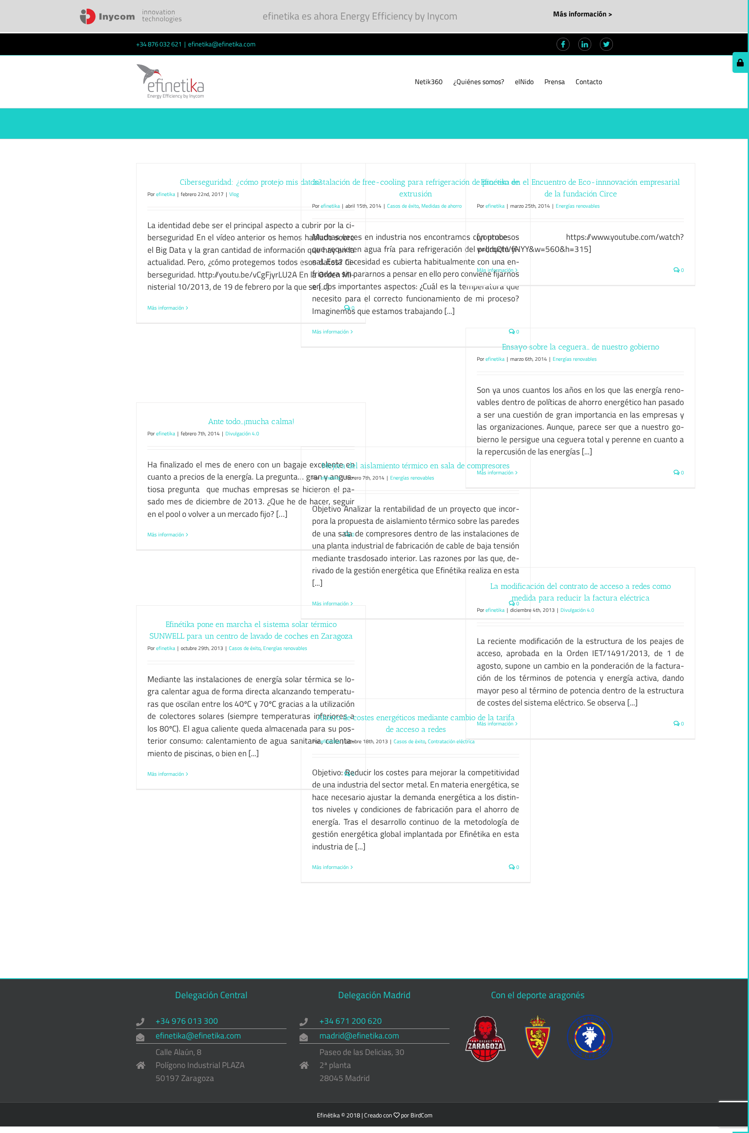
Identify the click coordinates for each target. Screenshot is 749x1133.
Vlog (234, 194)
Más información (165, 308)
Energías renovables (578, 206)
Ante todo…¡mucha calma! (251, 421)
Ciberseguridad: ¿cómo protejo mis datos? (251, 182)
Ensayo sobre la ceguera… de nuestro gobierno (580, 347)
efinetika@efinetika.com (222, 44)
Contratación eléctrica (451, 741)
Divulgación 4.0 (242, 433)
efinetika (165, 194)
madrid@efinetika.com (359, 1035)
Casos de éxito (403, 206)
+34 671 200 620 (350, 1020)
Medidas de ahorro (441, 206)
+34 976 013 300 (187, 1020)
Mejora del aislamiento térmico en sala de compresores (416, 465)
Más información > (582, 14)
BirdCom (421, 1115)
